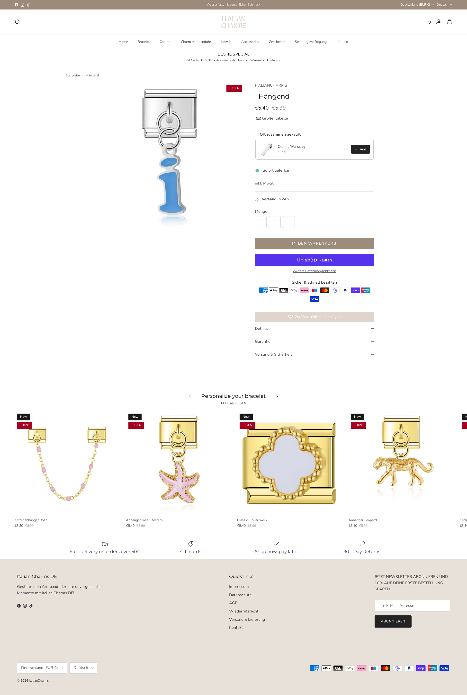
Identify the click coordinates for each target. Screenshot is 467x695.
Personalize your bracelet (233, 396)
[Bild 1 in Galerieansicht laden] (168, 158)
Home (123, 41)
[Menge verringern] (261, 222)
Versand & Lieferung (247, 619)
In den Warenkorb (314, 243)
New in (226, 41)
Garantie (262, 341)
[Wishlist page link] (429, 22)
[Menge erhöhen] (289, 222)
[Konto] (438, 22)
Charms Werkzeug (291, 146)
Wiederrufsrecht (243, 611)
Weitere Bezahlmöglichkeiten (314, 271)
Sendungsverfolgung (311, 41)
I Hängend (91, 75)
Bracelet (144, 41)
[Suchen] (17, 22)
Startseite (73, 75)
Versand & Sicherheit (273, 354)
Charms (165, 41)
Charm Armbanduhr (196, 41)
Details (261, 328)
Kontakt (342, 41)
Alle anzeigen (233, 403)
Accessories (250, 41)
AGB (233, 603)
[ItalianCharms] (233, 22)
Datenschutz (240, 595)
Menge (261, 211)
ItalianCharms (39, 680)
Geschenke (277, 41)
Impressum (239, 586)
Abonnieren (393, 621)
